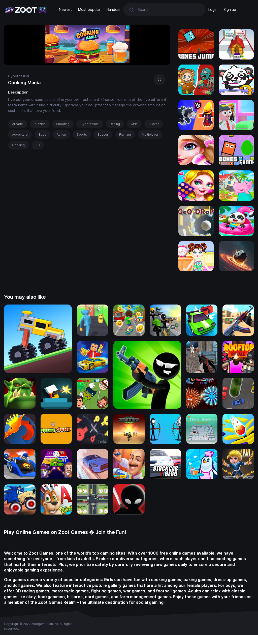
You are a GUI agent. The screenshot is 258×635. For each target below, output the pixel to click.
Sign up (229, 9)
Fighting (125, 134)
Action (61, 134)
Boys (42, 134)
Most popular (89, 9)
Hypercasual (18, 76)
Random (113, 9)
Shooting (63, 124)
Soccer (103, 134)
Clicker (153, 124)
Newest (65, 9)
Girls (134, 124)
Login (212, 9)
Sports (82, 134)
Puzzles (40, 124)
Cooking (18, 145)
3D (38, 145)
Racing (115, 124)
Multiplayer (150, 134)
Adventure (20, 134)
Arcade (17, 124)
